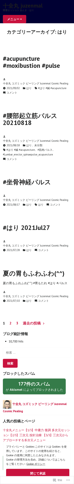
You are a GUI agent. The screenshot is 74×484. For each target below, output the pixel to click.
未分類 (38, 145)
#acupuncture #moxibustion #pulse (31, 62)
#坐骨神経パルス (27, 182)
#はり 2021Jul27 (26, 227)
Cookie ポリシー (35, 464)
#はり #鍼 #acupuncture (52, 88)
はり (29, 88)
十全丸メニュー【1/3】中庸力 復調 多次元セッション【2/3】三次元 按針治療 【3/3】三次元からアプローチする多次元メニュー (36, 435)
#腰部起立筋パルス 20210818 (30, 119)
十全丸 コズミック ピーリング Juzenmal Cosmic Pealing (35, 83)
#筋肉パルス (45, 149)
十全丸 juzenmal (23, 5)
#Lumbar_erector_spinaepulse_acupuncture (28, 154)
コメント (11, 93)
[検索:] (37, 352)
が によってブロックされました (36, 387)
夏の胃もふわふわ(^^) (33, 273)
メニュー (16, 20)
